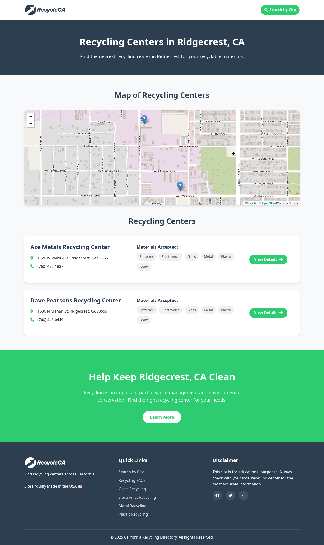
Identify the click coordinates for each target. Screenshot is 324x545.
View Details (266, 259)
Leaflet (252, 203)
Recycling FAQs (132, 480)
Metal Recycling (133, 505)
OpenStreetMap (272, 203)
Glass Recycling (132, 488)
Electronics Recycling (137, 497)
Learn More (162, 417)
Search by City (282, 9)
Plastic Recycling (133, 514)
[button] (180, 186)
